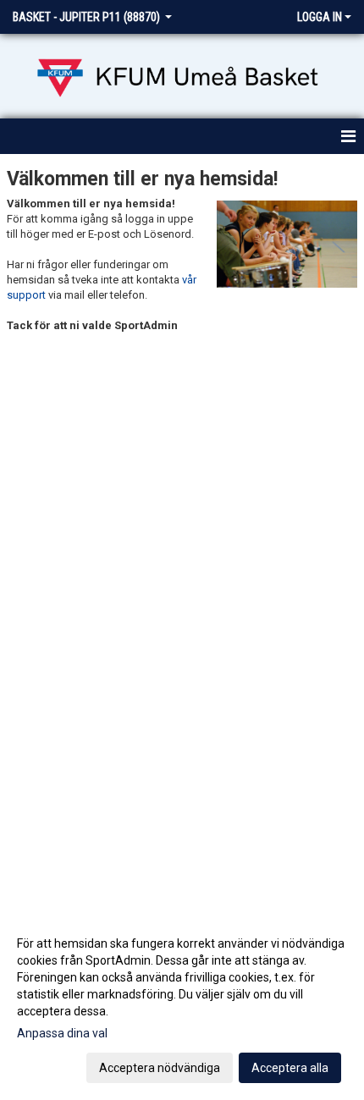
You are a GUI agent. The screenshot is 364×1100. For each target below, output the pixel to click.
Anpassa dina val (62, 1033)
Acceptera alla (289, 1068)
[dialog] (182, 1005)
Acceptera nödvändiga (159, 1068)
